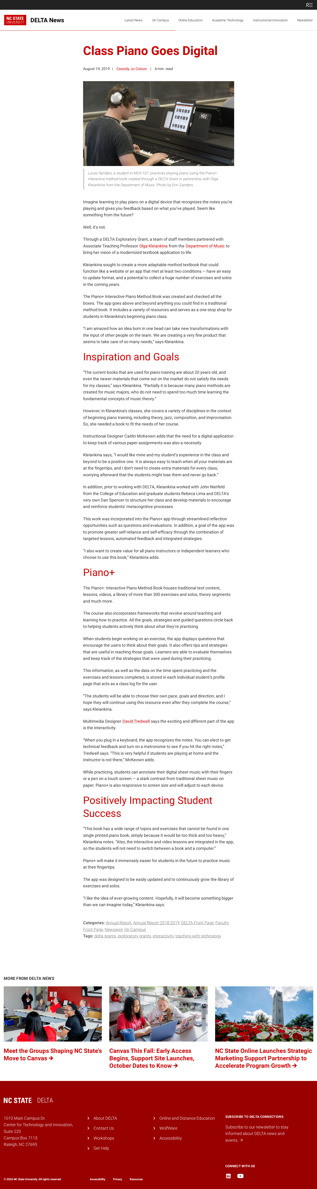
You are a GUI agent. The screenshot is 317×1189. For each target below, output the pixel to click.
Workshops (104, 1138)
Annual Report (119, 923)
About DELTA (105, 1118)
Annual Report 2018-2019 (156, 923)
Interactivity (163, 936)
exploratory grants (134, 936)
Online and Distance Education (187, 1118)
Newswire (114, 929)
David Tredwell (136, 721)
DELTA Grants (105, 936)
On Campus (160, 20)
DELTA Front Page (197, 923)
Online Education (190, 20)
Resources (136, 1179)
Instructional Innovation (270, 20)
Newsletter (305, 20)
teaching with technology (198, 936)
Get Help (101, 1148)
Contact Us (104, 1128)
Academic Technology (227, 20)
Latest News (133, 20)
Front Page (93, 929)
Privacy (117, 1179)
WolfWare (168, 1128)
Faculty (222, 923)
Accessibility (170, 1138)
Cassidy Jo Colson (131, 69)
